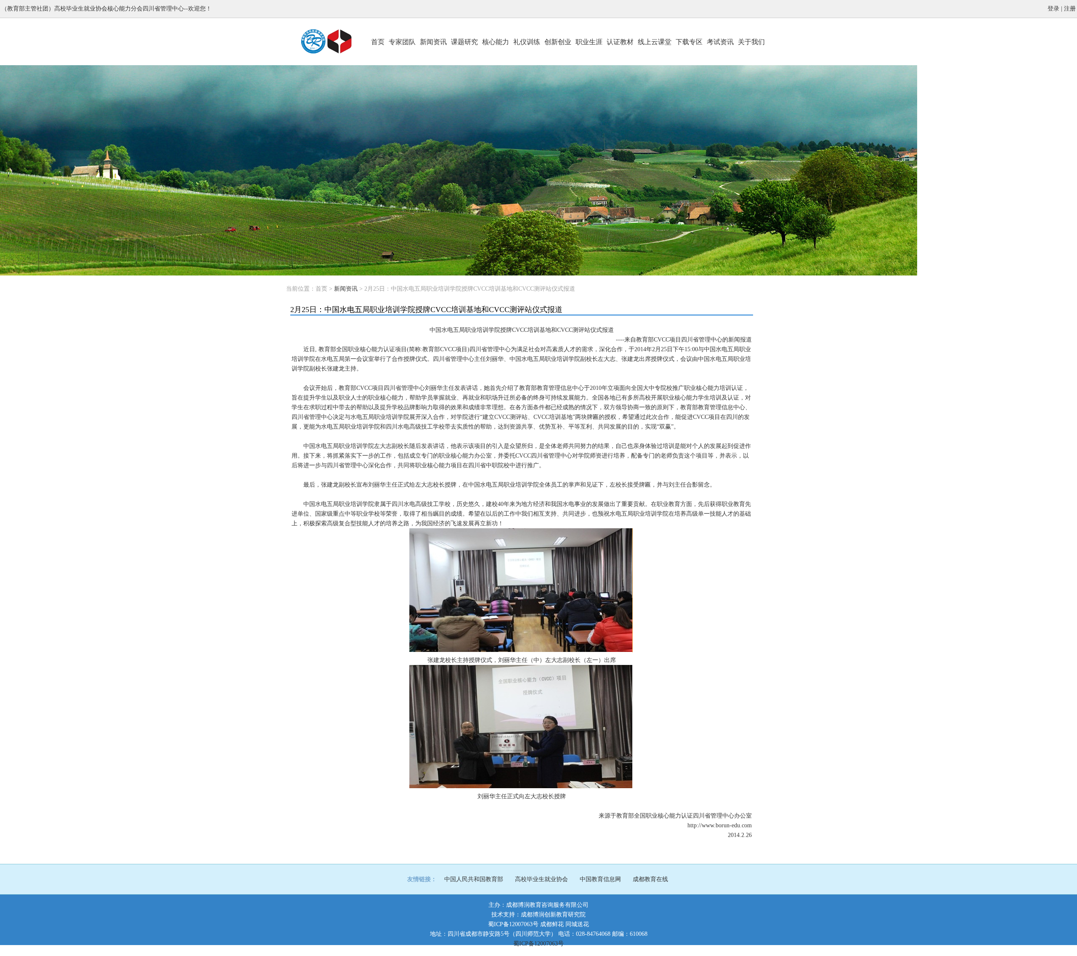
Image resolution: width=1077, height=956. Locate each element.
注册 (1070, 8)
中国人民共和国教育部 (473, 879)
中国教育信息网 (600, 879)
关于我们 (751, 41)
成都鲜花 (552, 924)
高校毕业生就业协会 (541, 879)
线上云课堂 (654, 41)
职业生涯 (589, 41)
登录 (1053, 8)
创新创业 (557, 41)
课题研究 (464, 41)
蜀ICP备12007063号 (513, 924)
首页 (378, 41)
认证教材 (620, 41)
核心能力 (495, 41)
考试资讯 (720, 41)
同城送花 (577, 924)
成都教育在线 (650, 879)
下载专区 (689, 41)
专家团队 (402, 41)
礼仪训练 (526, 41)
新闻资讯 (433, 41)
